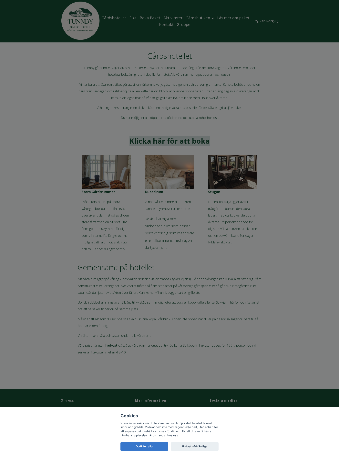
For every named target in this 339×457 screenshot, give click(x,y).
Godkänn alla (144, 446)
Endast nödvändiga (194, 446)
